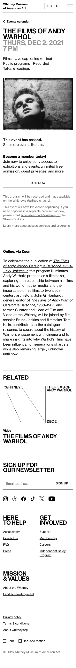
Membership (48, 538)
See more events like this (23, 144)
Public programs (16, 63)
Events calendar (18, 21)
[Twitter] (41, 498)
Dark (10, 641)
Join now (38, 183)
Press (7, 551)
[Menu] (69, 6)
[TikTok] (32, 498)
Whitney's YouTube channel (31, 200)
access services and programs (49, 225)
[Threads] (14, 498)
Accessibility (11, 531)
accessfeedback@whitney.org (41, 215)
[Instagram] (5, 498)
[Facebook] (23, 498)
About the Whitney (15, 587)
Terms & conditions (16, 623)
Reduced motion (34, 641)
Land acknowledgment (18, 594)
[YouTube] (51, 498)
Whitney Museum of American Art (15, 6)
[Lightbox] (38, 104)
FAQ (6, 544)
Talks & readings (16, 68)
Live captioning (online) (33, 58)
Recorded (41, 63)
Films (7, 58)
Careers (45, 544)
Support (45, 531)
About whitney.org (15, 629)
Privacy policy (12, 617)
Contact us (10, 538)
